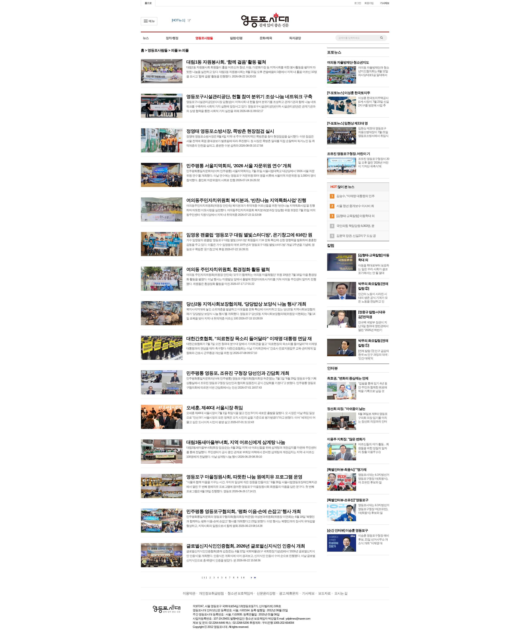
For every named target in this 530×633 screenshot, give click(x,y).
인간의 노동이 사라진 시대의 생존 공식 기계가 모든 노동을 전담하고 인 (373, 297)
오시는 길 (340, 593)
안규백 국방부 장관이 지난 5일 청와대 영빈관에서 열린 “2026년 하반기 (373, 326)
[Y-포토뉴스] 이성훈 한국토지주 (348, 93)
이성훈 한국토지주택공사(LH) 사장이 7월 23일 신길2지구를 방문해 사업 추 (373, 101)
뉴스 (146, 38)
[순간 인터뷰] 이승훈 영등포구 (347, 530)
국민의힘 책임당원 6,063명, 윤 (355, 225)
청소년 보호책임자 (240, 593)
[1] (205, 577)
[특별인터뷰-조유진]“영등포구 (347, 500)
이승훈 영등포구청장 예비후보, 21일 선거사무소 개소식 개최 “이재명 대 (373, 539)
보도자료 (324, 593)
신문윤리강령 (266, 593)
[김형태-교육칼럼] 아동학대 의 (355, 216)
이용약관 (189, 593)
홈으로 (148, 3)
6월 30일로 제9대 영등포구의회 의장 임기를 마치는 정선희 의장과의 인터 (372, 417)
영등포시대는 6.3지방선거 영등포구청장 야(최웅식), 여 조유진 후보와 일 (373, 478)
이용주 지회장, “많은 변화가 (346, 439)
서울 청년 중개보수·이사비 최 (355, 206)
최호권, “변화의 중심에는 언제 (347, 378)
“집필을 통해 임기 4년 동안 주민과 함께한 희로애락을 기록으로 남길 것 (372, 387)
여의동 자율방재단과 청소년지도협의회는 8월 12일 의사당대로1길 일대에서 (373, 71)
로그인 (357, 3)
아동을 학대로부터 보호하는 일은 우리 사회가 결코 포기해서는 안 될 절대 (373, 269)
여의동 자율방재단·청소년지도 (348, 62)
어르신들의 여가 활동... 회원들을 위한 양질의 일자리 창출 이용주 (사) (373, 448)
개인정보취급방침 (211, 593)
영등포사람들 (204, 38)
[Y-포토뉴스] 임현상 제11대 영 (347, 123)
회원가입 (368, 3)
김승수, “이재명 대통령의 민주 (355, 196)
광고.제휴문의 (288, 593)
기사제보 (384, 3)
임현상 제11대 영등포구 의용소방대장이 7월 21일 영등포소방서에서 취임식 (373, 132)
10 (243, 577)
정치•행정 (172, 38)
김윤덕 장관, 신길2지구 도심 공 (356, 235)
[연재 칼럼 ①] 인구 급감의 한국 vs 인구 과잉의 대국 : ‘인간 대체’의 (373, 354)
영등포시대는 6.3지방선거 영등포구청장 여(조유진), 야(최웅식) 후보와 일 (373, 508)
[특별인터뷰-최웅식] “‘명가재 (346, 469)
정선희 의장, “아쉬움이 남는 (346, 408)
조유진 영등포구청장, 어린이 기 (348, 153)
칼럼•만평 (236, 38)
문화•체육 (266, 38)
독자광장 (295, 38)
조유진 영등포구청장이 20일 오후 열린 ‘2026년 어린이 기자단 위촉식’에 (373, 162)
